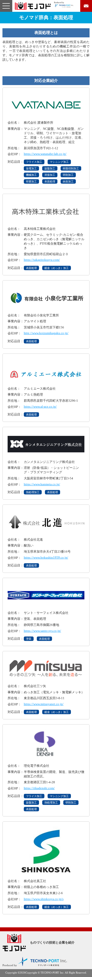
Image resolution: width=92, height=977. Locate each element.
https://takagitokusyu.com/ (42, 260)
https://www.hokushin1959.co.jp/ (46, 557)
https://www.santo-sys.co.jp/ (42, 631)
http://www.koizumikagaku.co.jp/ (46, 333)
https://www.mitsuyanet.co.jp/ (44, 704)
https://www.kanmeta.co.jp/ (42, 484)
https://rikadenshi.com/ (39, 788)
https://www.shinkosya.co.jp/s (44, 899)
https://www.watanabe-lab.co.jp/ (45, 154)
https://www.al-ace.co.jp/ (40, 406)
